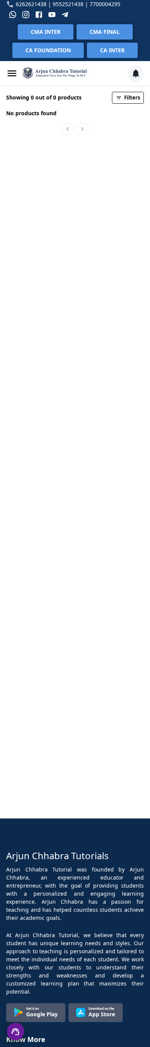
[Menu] (12, 73)
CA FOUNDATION (48, 50)
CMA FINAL (105, 31)
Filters (132, 97)
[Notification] (136, 73)
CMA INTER (45, 31)
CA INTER (112, 50)
